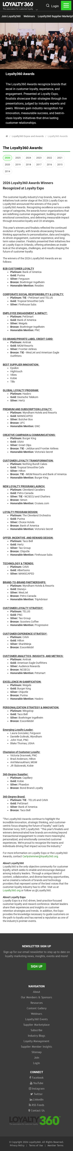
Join (36, 1057)
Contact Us (38, 1110)
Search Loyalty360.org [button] (47, 6)
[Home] (7, 136)
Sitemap (37, 1052)
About (36, 991)
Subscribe (36, 1030)
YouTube (38, 1083)
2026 (7, 157)
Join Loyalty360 (11, 16)
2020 (7, 164)
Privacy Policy (17, 1145)
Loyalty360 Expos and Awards (28, 136)
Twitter (38, 1094)
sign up (36, 966)
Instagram (38, 1088)
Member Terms (55, 1145)
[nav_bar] (66, 5)
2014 (7, 171)
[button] (37, 10)
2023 (39, 157)
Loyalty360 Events (36, 1019)
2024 (28, 157)
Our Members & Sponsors (36, 997)
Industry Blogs (36, 1035)
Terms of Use (36, 1145)
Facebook (38, 1077)
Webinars (29, 16)
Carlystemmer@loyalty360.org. (40, 856)
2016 (49, 164)
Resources (37, 1002)
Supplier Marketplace (36, 1024)
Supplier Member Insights (36, 1046)
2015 (60, 164)
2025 (18, 157)
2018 (28, 164)
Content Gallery (36, 1008)
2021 (60, 157)
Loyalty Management (36, 1041)
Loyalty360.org (12, 890)
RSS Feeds (38, 1105)
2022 (49, 157)
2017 (39, 164)
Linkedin (38, 1099)
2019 (18, 164)
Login (55, 6)
